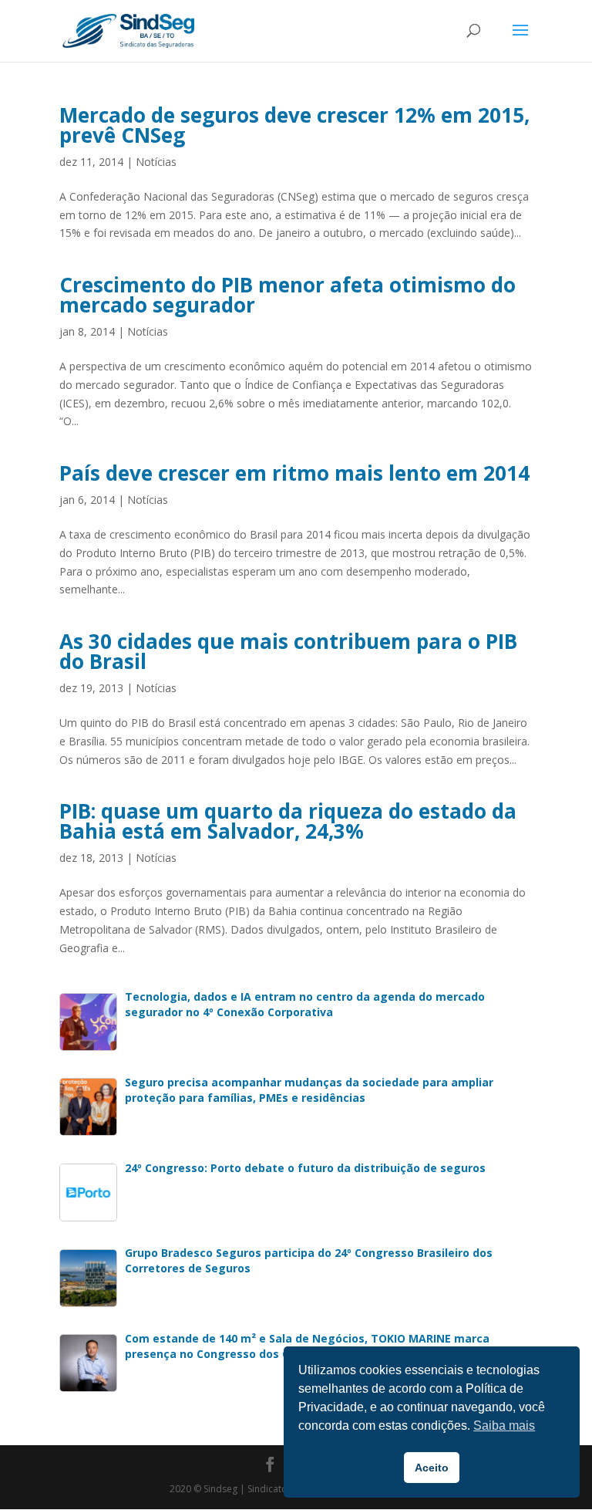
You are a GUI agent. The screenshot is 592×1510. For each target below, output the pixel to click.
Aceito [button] (432, 1467)
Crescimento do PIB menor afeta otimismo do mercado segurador (287, 295)
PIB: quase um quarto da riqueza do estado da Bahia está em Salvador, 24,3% (287, 821)
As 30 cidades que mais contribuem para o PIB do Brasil (288, 651)
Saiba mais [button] (504, 1425)
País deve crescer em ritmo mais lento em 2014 (294, 473)
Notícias (156, 161)
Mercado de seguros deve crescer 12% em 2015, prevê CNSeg (294, 125)
